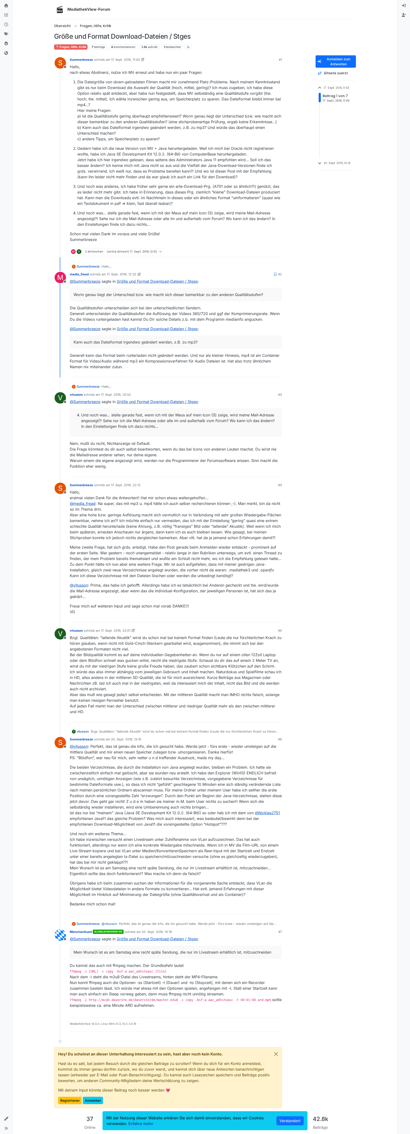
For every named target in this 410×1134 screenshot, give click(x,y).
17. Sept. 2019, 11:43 (125, 59)
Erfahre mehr (140, 1123)
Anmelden (93, 1100)
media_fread (79, 274)
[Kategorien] (6, 15)
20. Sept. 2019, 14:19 (157, 932)
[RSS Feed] (188, 47)
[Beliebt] (6, 43)
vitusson (76, 394)
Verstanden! (290, 1120)
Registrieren (69, 1100)
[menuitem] (404, 5)
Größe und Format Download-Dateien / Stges (157, 281)
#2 (280, 274)
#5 (280, 630)
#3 (280, 394)
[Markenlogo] (60, 9)
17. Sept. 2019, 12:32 (121, 274)
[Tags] (6, 34)
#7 (280, 932)
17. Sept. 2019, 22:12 (125, 485)
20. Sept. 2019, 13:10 (126, 739)
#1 (280, 59)
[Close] (276, 1054)
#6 (280, 739)
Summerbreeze (81, 59)
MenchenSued (81, 932)
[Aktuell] (6, 24)
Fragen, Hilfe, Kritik (72, 47)
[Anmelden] (404, 5)
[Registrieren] (404, 15)
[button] (6, 1119)
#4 (280, 485)
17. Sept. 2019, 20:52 (116, 394)
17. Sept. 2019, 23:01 (115, 630)
